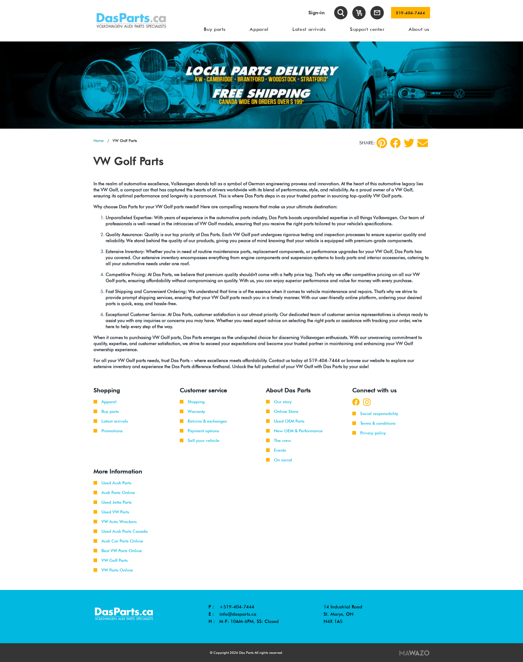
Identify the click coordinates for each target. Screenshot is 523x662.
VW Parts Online (117, 570)
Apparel (109, 401)
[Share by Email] (422, 143)
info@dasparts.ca (237, 614)
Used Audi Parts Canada (124, 531)
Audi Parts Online (118, 492)
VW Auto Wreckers (119, 521)
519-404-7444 (410, 12)
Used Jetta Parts (116, 502)
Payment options (203, 430)
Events (280, 450)
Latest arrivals (114, 421)
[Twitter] (409, 143)
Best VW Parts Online (121, 550)
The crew (282, 440)
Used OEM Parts (289, 421)
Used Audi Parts (116, 482)
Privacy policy (373, 432)
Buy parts (110, 411)
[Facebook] (395, 143)
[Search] (340, 12)
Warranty (196, 411)
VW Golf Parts (114, 560)
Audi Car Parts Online (122, 540)
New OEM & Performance (298, 430)
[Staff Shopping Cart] (359, 12)
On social (283, 459)
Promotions (112, 430)
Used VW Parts (115, 511)
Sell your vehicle (203, 440)
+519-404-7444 (236, 607)
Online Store (286, 411)
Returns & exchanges (207, 421)
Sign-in (316, 12)
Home (99, 140)
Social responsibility (379, 413)
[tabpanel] (261, 85)
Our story (283, 401)
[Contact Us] (377, 12)
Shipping (196, 401)
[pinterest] (382, 143)
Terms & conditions (378, 423)
